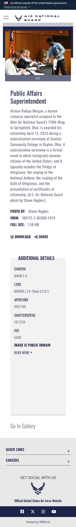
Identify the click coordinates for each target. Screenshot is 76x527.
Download (22, 236)
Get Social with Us (38, 477)
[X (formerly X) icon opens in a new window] (33, 512)
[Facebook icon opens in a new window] (22, 512)
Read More (22, 352)
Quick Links (15, 449)
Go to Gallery (22, 425)
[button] (17, 7)
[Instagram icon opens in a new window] (43, 512)
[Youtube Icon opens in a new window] (54, 512)
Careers (12, 460)
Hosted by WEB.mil (38, 521)
